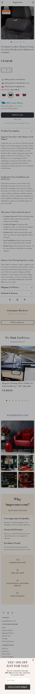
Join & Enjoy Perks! (17, 687)
